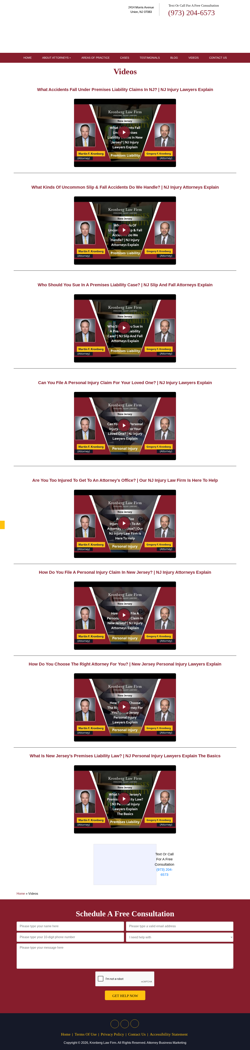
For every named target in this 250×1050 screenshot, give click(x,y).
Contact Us (218, 57)
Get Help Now (125, 996)
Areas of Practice (95, 57)
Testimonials (150, 57)
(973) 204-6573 (191, 13)
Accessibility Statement (169, 1034)
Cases (124, 57)
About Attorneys (55, 57)
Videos (193, 57)
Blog (174, 57)
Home (27, 57)
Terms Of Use (86, 1034)
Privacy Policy (112, 1034)
